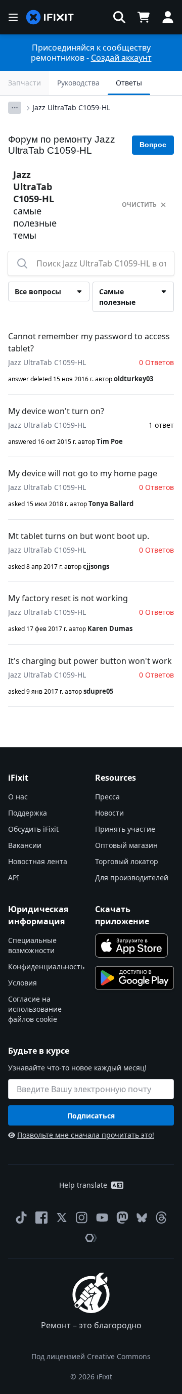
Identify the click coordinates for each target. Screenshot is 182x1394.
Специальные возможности (32, 945)
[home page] (50, 17)
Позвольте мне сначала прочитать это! (85, 1135)
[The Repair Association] (91, 1238)
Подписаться (91, 1115)
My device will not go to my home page (82, 473)
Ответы (129, 82)
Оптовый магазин (126, 845)
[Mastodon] (122, 1217)
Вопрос (153, 145)
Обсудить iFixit (33, 829)
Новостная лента (37, 861)
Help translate (83, 1185)
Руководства (78, 82)
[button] (119, 17)
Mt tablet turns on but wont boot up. (78, 536)
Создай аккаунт (121, 57)
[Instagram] (82, 1217)
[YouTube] (102, 1217)
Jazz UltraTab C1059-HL (71, 107)
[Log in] (168, 17)
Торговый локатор (126, 861)
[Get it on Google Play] (134, 978)
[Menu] (13, 17)
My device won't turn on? (56, 411)
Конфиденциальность (46, 966)
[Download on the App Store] (131, 945)
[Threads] (161, 1217)
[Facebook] (41, 1217)
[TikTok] (21, 1217)
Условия (22, 982)
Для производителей (131, 877)
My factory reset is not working (68, 598)
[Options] (14, 108)
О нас (18, 796)
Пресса (107, 796)
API (13, 877)
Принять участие (125, 829)
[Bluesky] (141, 1217)
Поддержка (27, 813)
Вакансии (24, 845)
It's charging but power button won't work (90, 660)
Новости (109, 813)
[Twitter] (62, 1217)
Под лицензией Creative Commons (91, 1356)
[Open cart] (143, 17)
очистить (139, 204)
